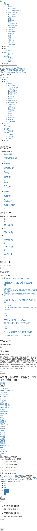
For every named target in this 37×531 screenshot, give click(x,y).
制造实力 (6, 48)
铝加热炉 (10, 29)
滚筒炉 (10, 35)
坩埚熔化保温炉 (12, 27)
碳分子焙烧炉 (12, 31)
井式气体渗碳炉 (12, 14)
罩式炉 (10, 39)
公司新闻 (10, 58)
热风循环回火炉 (12, 24)
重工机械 (2, 432)
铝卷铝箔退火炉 (12, 12)
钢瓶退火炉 (11, 41)
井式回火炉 (11, 20)
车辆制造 (2, 444)
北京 (15, 482)
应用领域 (6, 46)
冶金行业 (2, 428)
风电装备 (2, 436)
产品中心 (6, 5)
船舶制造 (2, 442)
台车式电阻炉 (12, 8)
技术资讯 (10, 62)
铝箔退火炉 (22, 69)
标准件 (2, 453)
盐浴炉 (10, 37)
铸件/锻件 (3, 449)
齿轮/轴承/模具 (4, 446)
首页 (5, 3)
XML (24, 71)
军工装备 (2, 440)
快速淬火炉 (15, 69)
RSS (20, 71)
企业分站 (9, 71)
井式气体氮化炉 (12, 16)
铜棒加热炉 (11, 33)
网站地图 (15, 71)
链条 (1, 447)
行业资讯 (10, 60)
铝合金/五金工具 (5, 451)
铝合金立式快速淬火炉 (14, 10)
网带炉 (10, 7)
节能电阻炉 (9, 69)
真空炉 (10, 18)
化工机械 (2, 434)
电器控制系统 (12, 45)
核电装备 (2, 438)
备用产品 (10, 43)
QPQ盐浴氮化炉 (12, 26)
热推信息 (2, 71)
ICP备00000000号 (20, 478)
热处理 (2, 430)
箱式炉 (10, 22)
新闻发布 (6, 56)
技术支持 (6, 52)
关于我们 (6, 63)
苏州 (18, 482)
